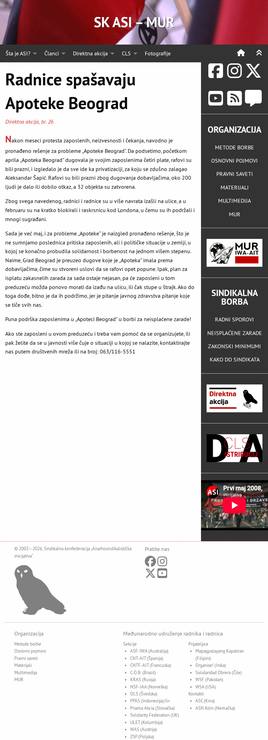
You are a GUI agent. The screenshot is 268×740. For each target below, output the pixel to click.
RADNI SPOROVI (234, 319)
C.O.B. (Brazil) (143, 672)
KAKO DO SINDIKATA (235, 359)
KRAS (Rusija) (143, 679)
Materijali (23, 665)
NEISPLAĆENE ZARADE (234, 332)
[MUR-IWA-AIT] (234, 253)
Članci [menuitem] (51, 53)
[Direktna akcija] (234, 398)
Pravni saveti (26, 658)
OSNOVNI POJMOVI (234, 160)
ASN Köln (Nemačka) (215, 708)
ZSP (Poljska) (142, 736)
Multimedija (25, 672)
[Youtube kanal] (215, 98)
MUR (234, 214)
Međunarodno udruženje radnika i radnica (173, 633)
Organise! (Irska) (210, 665)
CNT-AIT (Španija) (146, 658)
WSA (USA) (205, 687)
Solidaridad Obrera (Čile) (218, 672)
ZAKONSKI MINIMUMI (234, 346)
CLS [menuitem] (126, 53)
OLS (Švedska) (143, 693)
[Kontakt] (253, 98)
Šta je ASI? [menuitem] (18, 53)
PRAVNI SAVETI (234, 173)
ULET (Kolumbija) (146, 722)
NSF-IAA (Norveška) (149, 687)
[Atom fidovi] (234, 98)
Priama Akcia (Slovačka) (152, 708)
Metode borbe (27, 644)
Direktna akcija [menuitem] (90, 53)
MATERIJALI (235, 187)
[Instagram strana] (234, 70)
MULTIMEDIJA (234, 200)
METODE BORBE (234, 147)
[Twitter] (253, 70)
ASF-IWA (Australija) (149, 651)
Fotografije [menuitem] (158, 53)
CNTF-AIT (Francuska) (150, 665)
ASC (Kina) (205, 700)
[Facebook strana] (215, 70)
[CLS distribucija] (234, 448)
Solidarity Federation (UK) (154, 715)
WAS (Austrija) (143, 729)
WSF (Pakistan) (209, 679)
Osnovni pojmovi (30, 651)
